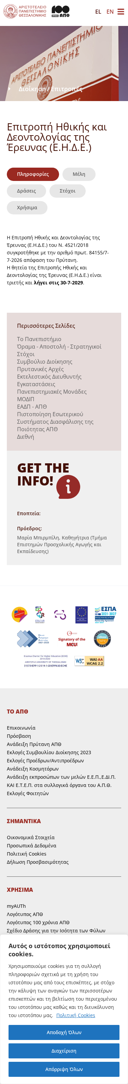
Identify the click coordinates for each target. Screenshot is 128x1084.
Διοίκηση (32, 89)
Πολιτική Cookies (75, 1015)
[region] (64, 1009)
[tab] (33, 174)
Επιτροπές (66, 89)
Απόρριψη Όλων (64, 1069)
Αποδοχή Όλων (64, 1032)
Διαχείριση (64, 1050)
